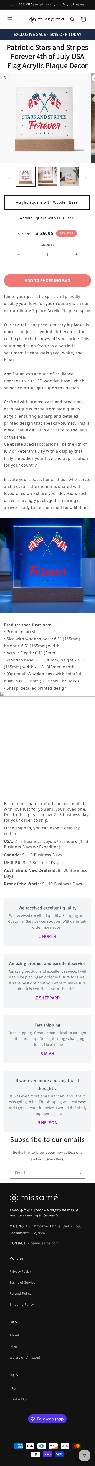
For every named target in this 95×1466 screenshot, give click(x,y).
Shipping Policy (22, 1304)
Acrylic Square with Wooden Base (47, 202)
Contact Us (18, 1399)
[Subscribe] (79, 1173)
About (14, 1335)
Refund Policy (20, 1293)
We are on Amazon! (25, 1357)
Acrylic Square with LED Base (47, 218)
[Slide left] (9, 177)
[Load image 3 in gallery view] (69, 176)
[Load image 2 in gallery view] (47, 176)
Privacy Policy (20, 1271)
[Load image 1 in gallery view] (25, 176)
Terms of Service (22, 1282)
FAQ (13, 1388)
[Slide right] (85, 177)
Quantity (47, 244)
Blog (13, 1346)
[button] (9, 19)
